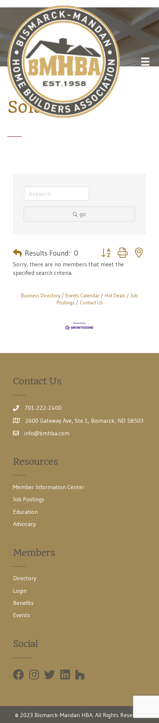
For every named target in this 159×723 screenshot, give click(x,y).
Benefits (23, 602)
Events (21, 615)
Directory (24, 578)
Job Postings (28, 499)
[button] (17, 253)
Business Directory (40, 296)
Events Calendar (82, 296)
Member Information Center (48, 487)
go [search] (83, 214)
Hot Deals (115, 296)
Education (25, 511)
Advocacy (24, 523)
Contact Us (91, 303)
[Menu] (145, 61)
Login (20, 590)
